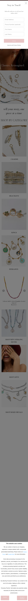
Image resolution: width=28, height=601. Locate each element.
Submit (14, 41)
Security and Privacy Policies (14, 45)
